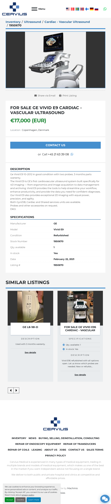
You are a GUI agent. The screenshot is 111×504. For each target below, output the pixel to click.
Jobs (63, 449)
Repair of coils (18, 449)
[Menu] (34, 9)
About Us (50, 449)
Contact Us (55, 145)
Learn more (33, 500)
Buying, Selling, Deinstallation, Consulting (69, 438)
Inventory (19, 438)
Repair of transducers (79, 444)
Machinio (72, 488)
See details (30, 375)
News (32, 438)
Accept (9, 500)
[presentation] (11, 390)
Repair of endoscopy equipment (38, 444)
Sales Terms (95, 449)
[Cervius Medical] (55, 423)
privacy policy (28, 495)
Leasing (37, 449)
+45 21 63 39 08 (58, 154)
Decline (20, 500)
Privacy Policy (55, 455)
